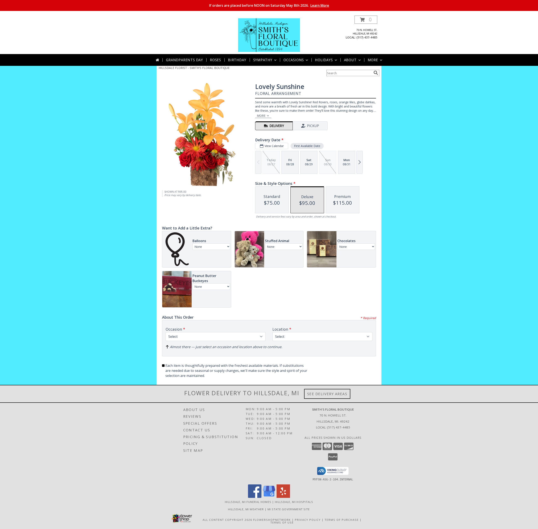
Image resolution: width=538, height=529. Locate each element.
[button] (366, 20)
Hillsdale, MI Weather (246, 509)
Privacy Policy (308, 520)
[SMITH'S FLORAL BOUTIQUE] (269, 35)
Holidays (324, 60)
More (373, 60)
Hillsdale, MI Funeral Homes (248, 502)
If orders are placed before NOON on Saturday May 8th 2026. (269, 5)
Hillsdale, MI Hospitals (294, 502)
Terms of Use (282, 522)
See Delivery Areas (327, 393)
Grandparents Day (184, 60)
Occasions (294, 60)
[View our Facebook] (254, 497)
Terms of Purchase (342, 520)
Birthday (237, 60)
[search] (375, 72)
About (350, 60)
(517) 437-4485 (366, 37)
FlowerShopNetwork (272, 520)
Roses (215, 60)
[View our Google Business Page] (269, 497)
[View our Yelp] (283, 497)
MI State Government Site (289, 509)
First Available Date (307, 146)
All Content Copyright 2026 (227, 520)
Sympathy (262, 60)
